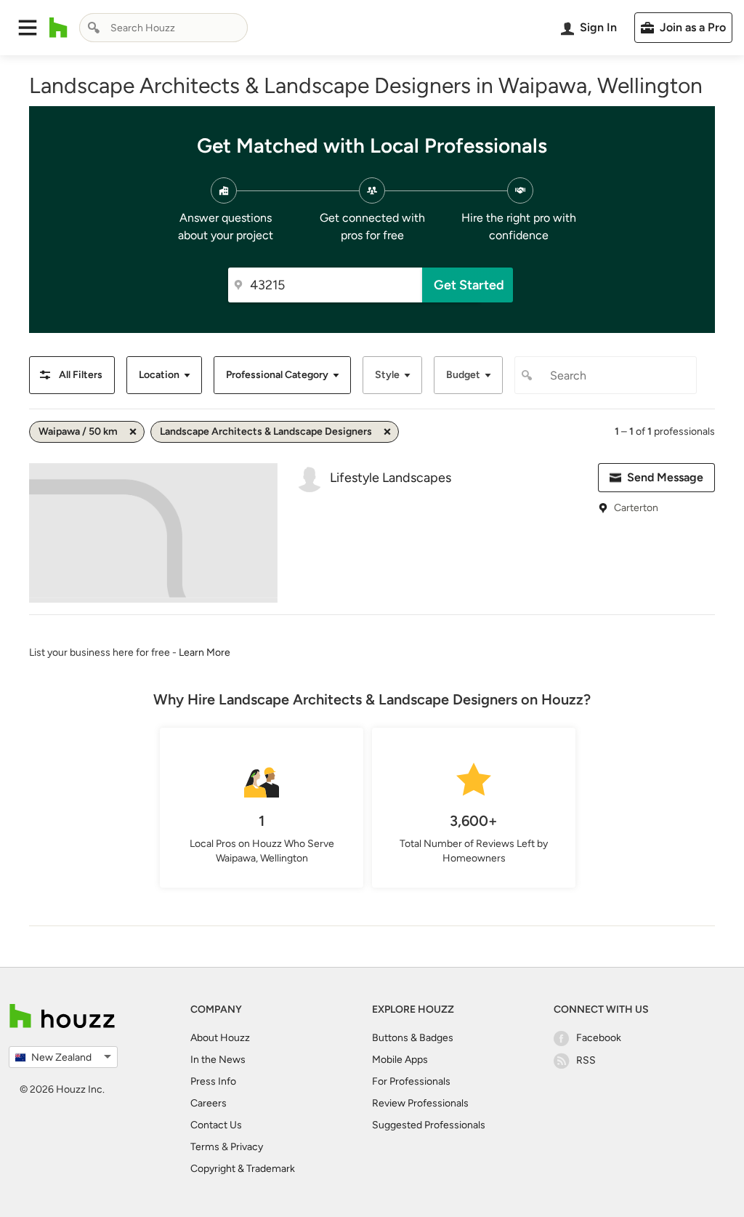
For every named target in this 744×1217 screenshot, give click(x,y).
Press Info (213, 1081)
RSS (586, 1060)
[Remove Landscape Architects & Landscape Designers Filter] (387, 431)
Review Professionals (420, 1103)
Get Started (469, 285)
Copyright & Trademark (242, 1168)
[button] (28, 28)
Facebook (598, 1038)
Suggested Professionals (428, 1125)
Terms (204, 1147)
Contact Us (216, 1125)
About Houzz (220, 1038)
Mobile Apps (400, 1059)
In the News (218, 1059)
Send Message (665, 477)
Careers (208, 1103)
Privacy (246, 1147)
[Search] (93, 27)
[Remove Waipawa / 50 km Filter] (133, 431)
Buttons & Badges (412, 1038)
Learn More (204, 652)
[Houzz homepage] (58, 28)
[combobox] (163, 27)
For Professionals (411, 1081)
